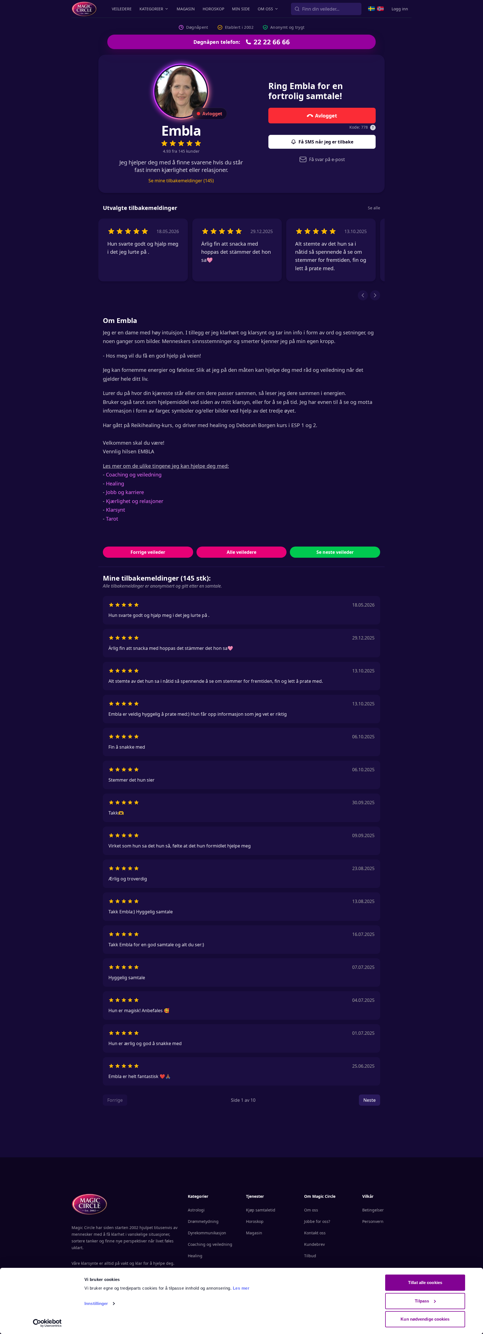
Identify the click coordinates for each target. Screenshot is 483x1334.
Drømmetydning (203, 1221)
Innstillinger (96, 1303)
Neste (369, 1100)
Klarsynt (115, 509)
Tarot (112, 518)
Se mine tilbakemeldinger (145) (181, 181)
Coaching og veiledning (134, 474)
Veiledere (122, 8)
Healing (115, 483)
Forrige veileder (148, 552)
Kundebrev (314, 1244)
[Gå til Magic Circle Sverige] (371, 8)
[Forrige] (363, 295)
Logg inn (400, 8)
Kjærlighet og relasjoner (134, 501)
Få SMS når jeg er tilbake (326, 142)
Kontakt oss (315, 1232)
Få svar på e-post (327, 159)
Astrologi (196, 1210)
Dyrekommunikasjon (207, 1232)
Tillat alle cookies (425, 1282)
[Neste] (375, 295)
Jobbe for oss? (317, 1221)
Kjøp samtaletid (260, 1210)
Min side (241, 8)
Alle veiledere (241, 552)
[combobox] (326, 9)
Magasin (186, 8)
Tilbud (310, 1255)
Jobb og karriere (125, 492)
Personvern (372, 1221)
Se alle (374, 207)
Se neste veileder (335, 552)
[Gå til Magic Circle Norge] (380, 8)
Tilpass (422, 1301)
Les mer (241, 1288)
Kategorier (151, 8)
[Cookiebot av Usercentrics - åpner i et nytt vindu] (47, 1323)
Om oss (265, 8)
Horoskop (213, 8)
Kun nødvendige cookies (425, 1319)
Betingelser (373, 1210)
